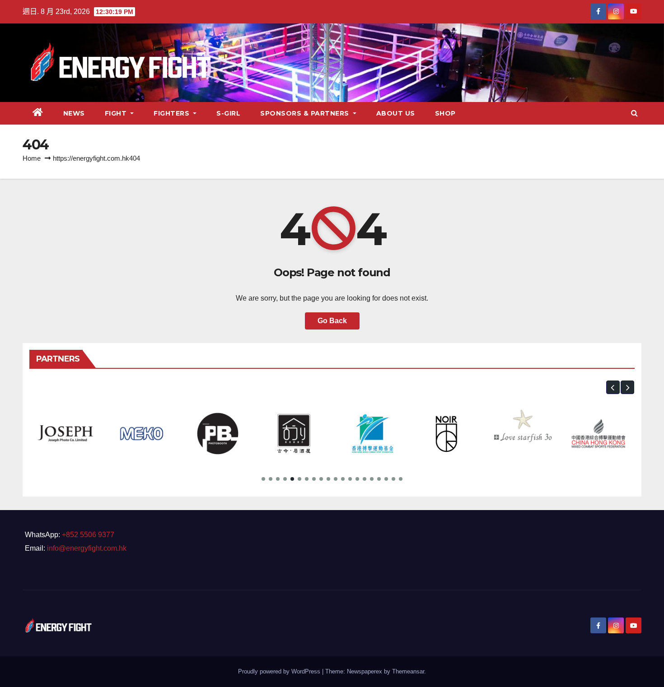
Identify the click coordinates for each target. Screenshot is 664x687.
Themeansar (408, 671)
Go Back (332, 321)
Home (32, 158)
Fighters (173, 113)
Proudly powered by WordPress (280, 671)
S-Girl (228, 113)
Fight (117, 113)
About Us (395, 113)
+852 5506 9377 (88, 534)
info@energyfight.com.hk (86, 548)
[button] (634, 113)
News (74, 113)
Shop (445, 113)
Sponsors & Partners (305, 113)
